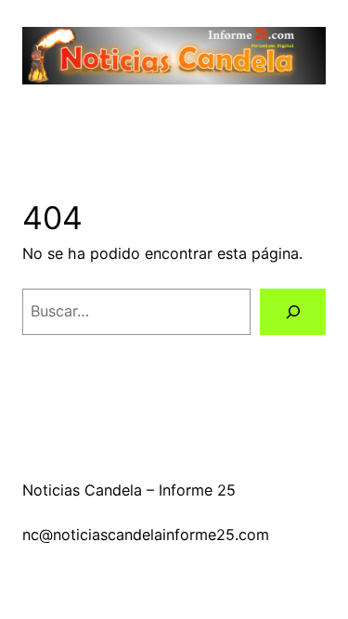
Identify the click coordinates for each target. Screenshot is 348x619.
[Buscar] (293, 312)
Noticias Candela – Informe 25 (129, 490)
